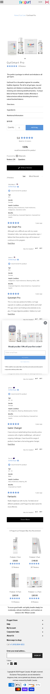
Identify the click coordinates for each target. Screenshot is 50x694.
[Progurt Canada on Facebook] (8, 664)
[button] (16, 66)
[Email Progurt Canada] (15, 663)
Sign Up (37, 655)
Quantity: (11, 127)
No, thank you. (25, 362)
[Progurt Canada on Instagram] (11, 664)
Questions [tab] (21, 160)
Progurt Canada (24, 672)
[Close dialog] (45, 323)
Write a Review (29, 168)
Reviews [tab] (11, 160)
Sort (24, 176)
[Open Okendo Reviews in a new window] (16, 156)
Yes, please (25, 357)
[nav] (2, 2)
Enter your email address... (16, 651)
